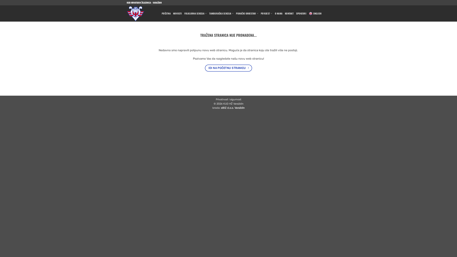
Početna (166, 13)
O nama (279, 13)
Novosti (177, 13)
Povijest (265, 13)
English (317, 13)
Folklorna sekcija (194, 13)
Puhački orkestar (246, 13)
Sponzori (301, 13)
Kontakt (289, 13)
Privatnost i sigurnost (228, 99)
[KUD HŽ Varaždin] (141, 13)
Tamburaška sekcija (220, 13)
